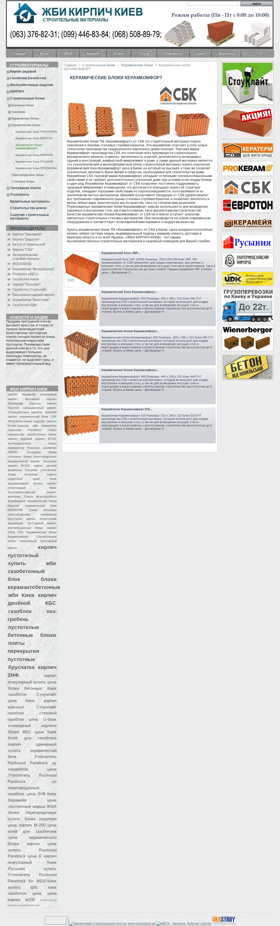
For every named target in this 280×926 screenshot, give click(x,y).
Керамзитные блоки (25, 118)
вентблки (14, 496)
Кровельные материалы (30, 201)
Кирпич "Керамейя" (27, 234)
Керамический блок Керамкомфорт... (129, 292)
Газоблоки (18, 111)
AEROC (13, 452)
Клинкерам (15, 403)
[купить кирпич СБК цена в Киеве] (247, 187)
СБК (53, 416)
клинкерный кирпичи (32, 725)
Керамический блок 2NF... (120, 253)
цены (200, 53)
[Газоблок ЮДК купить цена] (247, 279)
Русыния (31, 470)
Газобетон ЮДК (25, 305)
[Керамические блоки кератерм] (247, 150)
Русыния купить (32, 868)
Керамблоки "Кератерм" (31, 300)
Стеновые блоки (22, 181)
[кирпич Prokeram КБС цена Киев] (247, 168)
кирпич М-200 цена (37, 825)
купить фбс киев (32, 887)
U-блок (49, 719)
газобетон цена (24, 893)
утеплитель (48, 470)
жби (35, 425)
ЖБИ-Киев (46, 881)
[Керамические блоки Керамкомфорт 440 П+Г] (82, 386)
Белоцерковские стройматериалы (26, 257)
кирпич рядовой (20, 438)
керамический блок (34, 416)
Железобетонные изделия (31, 85)
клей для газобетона (32, 831)
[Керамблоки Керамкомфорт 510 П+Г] (82, 425)
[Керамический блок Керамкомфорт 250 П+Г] (82, 308)
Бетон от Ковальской (29, 244)
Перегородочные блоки (27, 174)
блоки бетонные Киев (32, 688)
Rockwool (49, 461)
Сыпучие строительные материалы (29, 216)
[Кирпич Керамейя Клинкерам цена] (247, 224)
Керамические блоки (25, 125)
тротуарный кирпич (41, 523)
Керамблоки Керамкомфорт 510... (126, 409)
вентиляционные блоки (25, 527)
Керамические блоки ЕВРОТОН (34, 138)
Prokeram (33, 447)
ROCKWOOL (22, 264)
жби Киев (21, 595)
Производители (27, 228)
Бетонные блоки (22, 105)
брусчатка (21, 667)
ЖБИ (64, 55)
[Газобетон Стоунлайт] (247, 83)
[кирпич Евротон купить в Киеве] (247, 205)
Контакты (226, 53)
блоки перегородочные (40, 456)
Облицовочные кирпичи (25, 412)
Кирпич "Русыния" (26, 284)
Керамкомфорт (18, 483)
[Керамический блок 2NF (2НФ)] (82, 269)
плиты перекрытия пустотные (23, 651)
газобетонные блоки (41, 434)
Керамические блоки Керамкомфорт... (130, 331)
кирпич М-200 (19, 465)
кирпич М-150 (45, 438)
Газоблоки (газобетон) (28, 78)
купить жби (32, 563)
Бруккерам (15, 523)
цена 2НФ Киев (41, 793)
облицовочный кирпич (39, 407)
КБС (50, 603)
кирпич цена (41, 843)
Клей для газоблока (32, 738)
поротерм (14, 430)
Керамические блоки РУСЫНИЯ (34, 161)
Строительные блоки (27, 98)
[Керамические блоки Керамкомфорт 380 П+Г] (82, 347)
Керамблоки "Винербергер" (34, 269)
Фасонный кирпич (40, 399)
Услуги (140, 55)
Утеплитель (169, 55)
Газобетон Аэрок (26, 279)
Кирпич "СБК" (23, 250)
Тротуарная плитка (25, 188)
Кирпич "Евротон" (26, 239)
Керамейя (29, 394)
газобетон (49, 447)
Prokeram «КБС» (25, 274)
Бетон (41, 55)
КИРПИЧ (17, 91)
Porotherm (35, 430)
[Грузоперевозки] (247, 305)
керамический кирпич (24, 461)
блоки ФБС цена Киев (32, 732)
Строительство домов (28, 208)
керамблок (49, 425)
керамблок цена (32, 769)
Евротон (35, 403)
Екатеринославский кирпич (34, 295)
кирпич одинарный (32, 744)
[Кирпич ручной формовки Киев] (247, 260)
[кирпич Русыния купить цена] (247, 242)
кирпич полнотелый (41, 518)
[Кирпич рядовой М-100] (247, 124)
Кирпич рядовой (23, 71)
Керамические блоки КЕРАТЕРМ (34, 155)
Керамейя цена (32, 800)
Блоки (115, 55)
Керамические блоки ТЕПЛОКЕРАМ (36, 168)
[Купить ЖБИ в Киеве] (247, 367)
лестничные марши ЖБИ (32, 806)
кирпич (13, 394)
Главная (19, 53)
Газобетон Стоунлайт (30, 290)
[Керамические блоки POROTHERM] (247, 338)
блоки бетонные (23, 474)
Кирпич (89, 55)
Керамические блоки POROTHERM (36, 131)
